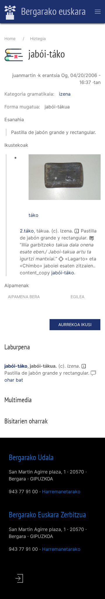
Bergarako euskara (52, 11)
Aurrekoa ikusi (75, 324)
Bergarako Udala (31, 457)
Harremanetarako (61, 491)
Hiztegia (38, 38)
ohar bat (13, 380)
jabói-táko (62, 273)
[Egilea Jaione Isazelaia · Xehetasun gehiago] (65, 180)
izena (65, 94)
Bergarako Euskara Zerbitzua (47, 514)
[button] (65, 177)
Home (9, 38)
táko (33, 215)
